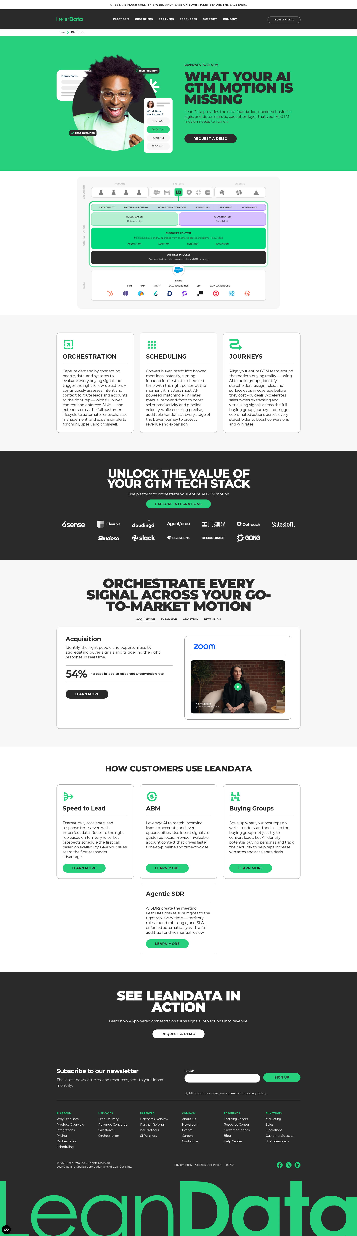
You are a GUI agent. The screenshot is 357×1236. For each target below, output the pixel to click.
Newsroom (190, 1124)
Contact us (190, 1141)
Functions (274, 1113)
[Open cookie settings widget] (6, 1229)
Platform (64, 1113)
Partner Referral (152, 1124)
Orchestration (67, 1141)
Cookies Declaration (208, 1164)
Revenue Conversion (113, 1124)
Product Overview (70, 1124)
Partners (147, 1113)
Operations (274, 1130)
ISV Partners (149, 1130)
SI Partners (148, 1135)
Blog (227, 1135)
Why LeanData (68, 1119)
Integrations (66, 1130)
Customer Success (279, 1135)
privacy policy (256, 1093)
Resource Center (236, 1124)
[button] (238, 686)
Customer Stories (237, 1130)
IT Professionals (277, 1141)
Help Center (233, 1141)
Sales (269, 1124)
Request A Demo (211, 139)
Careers (187, 1135)
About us (189, 1119)
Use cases (105, 1113)
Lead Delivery (108, 1119)
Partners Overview (154, 1119)
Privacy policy (183, 1164)
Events (187, 1130)
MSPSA (229, 1164)
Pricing (62, 1135)
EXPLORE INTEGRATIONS (178, 504)
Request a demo (284, 20)
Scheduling (65, 1147)
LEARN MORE (87, 694)
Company (188, 1113)
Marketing (273, 1119)
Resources (232, 1113)
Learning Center (236, 1119)
